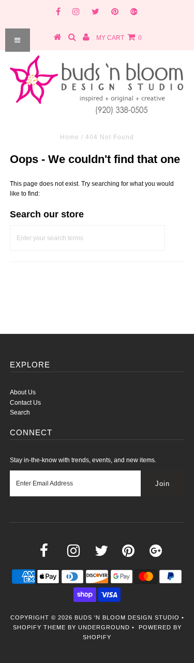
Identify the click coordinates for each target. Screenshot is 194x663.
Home (69, 137)
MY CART (119, 37)
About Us (23, 392)
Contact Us (25, 402)
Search (20, 412)
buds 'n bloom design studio (127, 617)
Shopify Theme (39, 627)
